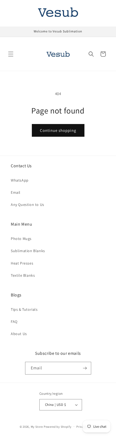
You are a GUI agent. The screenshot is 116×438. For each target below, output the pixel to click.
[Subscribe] (85, 368)
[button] (11, 54)
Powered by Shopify (57, 426)
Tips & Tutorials (24, 309)
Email (16, 192)
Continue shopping (58, 130)
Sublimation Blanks (28, 250)
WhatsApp (20, 180)
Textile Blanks (23, 275)
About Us (19, 333)
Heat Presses (22, 263)
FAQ (14, 321)
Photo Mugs (21, 238)
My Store (37, 426)
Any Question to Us (27, 204)
